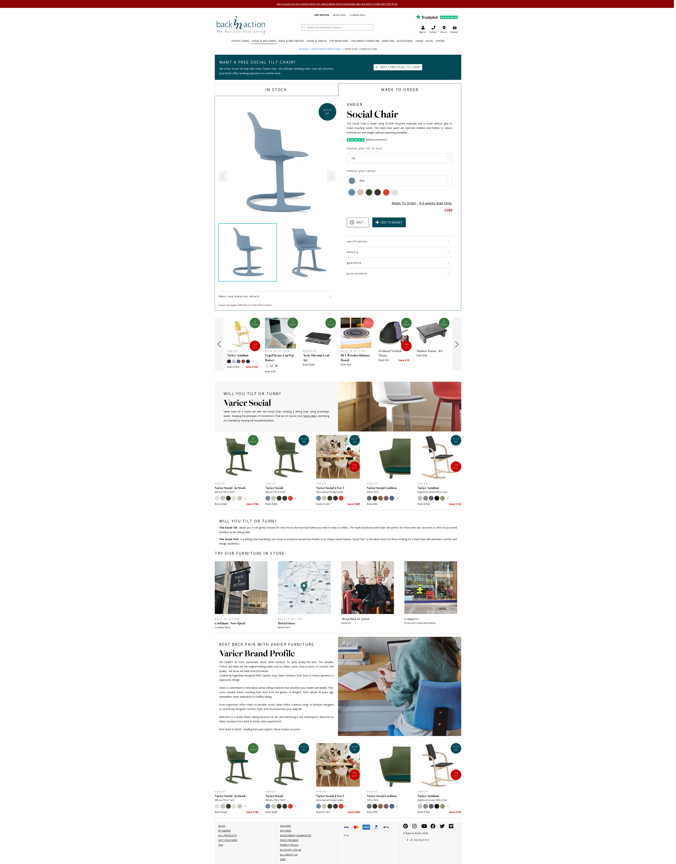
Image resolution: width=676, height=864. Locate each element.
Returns (285, 830)
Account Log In (290, 850)
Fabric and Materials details (238, 296)
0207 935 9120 (321, 15)
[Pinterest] (405, 827)
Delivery (352, 252)
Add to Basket (392, 222)
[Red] (386, 192)
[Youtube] (424, 827)
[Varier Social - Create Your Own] (240, 24)
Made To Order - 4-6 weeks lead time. (422, 203)
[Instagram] (414, 827)
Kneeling (388, 41)
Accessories (405, 41)
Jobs (283, 859)
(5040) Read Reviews (376, 139)
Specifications (357, 241)
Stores (443, 32)
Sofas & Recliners (264, 41)
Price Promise (357, 273)
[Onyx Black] (377, 192)
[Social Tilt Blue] (277, 163)
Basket (454, 32)
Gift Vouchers (227, 840)
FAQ (220, 845)
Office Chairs (240, 41)
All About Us (289, 854)
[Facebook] (433, 827)
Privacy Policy (289, 845)
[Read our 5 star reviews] (437, 16)
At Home (303, 48)
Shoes (419, 41)
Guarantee (354, 262)
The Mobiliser (338, 41)
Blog (429, 41)
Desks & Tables (317, 41)
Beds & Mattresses (291, 41)
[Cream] (360, 192)
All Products (227, 835)
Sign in (422, 32)
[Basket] (346, 827)
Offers (440, 41)
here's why (309, 416)
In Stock (276, 89)
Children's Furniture (365, 41)
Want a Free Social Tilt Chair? (400, 67)
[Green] (369, 192)
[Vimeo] (451, 827)
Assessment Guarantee (295, 835)
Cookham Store (357, 15)
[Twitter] (442, 827)
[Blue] (352, 192)
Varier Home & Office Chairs (326, 48)
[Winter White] (395, 192)
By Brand (224, 830)
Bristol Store (339, 15)
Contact (433, 32)
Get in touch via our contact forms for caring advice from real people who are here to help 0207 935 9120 (337, 4)
